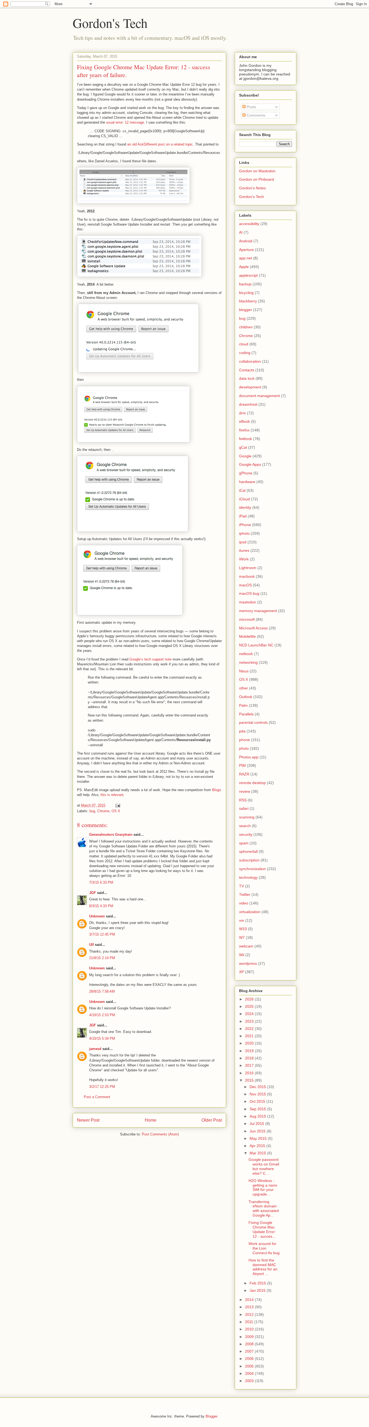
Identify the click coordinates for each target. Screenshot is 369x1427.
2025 (250, 1006)
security (245, 834)
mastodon (247, 602)
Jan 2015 (258, 1290)
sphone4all (248, 851)
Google (245, 456)
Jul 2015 (257, 1123)
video (243, 903)
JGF (92, 893)
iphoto (244, 533)
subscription (249, 860)
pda (242, 731)
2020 (250, 1043)
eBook (244, 421)
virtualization (249, 912)
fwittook (245, 439)
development (250, 387)
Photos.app (249, 757)
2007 (250, 1351)
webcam (246, 946)
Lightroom (247, 568)
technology (248, 877)
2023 (250, 1021)
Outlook (245, 697)
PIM (242, 765)
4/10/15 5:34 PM (102, 1038)
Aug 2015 (258, 1116)
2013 (250, 1307)
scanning (246, 817)
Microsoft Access (253, 628)
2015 (250, 1080)
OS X (116, 811)
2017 (250, 1065)
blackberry (248, 301)
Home (150, 1120)
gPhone (245, 473)
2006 (250, 1358)
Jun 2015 (258, 1131)
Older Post (212, 1120)
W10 (243, 929)
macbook (247, 576)
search (245, 826)
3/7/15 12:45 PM (102, 934)
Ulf (91, 945)
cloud (243, 344)
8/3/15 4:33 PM (101, 906)
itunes (244, 550)
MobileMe (247, 636)
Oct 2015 (258, 1101)
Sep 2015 (258, 1109)
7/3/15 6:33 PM (101, 882)
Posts (251, 107)
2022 (250, 1028)
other (243, 688)
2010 (250, 1329)
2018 (250, 1058)
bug (92, 811)
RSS (243, 800)
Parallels (246, 714)
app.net (245, 258)
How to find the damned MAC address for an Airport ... (263, 1267)
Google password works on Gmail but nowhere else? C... (264, 1166)
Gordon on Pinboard (256, 179)
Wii (241, 955)
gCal (243, 447)
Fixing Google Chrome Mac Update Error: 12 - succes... (262, 1229)
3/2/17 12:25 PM (102, 1087)
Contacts (246, 370)
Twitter (244, 894)
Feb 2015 (258, 1283)
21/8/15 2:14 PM (102, 958)
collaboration (250, 361)
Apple (244, 267)
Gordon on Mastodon (257, 171)
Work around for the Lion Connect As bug (264, 1248)
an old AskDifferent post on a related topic (160, 144)
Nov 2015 (258, 1094)
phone (244, 740)
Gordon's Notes (252, 188)
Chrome (103, 811)
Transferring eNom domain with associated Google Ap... (264, 1208)
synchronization (252, 869)
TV (241, 886)
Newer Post (88, 1120)
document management (259, 396)
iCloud (244, 499)
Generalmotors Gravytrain (110, 835)
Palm (243, 705)
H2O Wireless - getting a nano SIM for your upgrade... (263, 1187)
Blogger (211, 1416)
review (244, 791)
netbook (246, 654)
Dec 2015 (258, 1087)
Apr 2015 (258, 1146)
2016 (250, 1073)
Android (245, 241)
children (246, 327)
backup (245, 284)
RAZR (244, 774)
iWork (244, 559)
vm (241, 920)
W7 (242, 937)
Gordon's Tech (110, 22)
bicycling (246, 292)
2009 (250, 1336)
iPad (243, 516)
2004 (250, 1373)
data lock (246, 378)
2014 (250, 1299)
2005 (250, 1366)
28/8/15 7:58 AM (102, 991)
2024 (250, 1014)
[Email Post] (117, 805)
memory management (258, 611)
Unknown (97, 916)
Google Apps (250, 464)
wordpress (248, 963)
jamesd (95, 1049)
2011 (249, 1322)
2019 (250, 1051)
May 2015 (259, 1138)
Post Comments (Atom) (160, 1134)
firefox (244, 430)
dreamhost (248, 404)
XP (241, 972)
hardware (247, 482)
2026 (250, 999)
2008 (250, 1344)
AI (241, 232)
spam (244, 843)
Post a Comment (97, 1097)
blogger (245, 310)
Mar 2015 (258, 1153)
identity (245, 507)
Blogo (216, 790)
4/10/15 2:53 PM (102, 1015)
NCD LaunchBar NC (256, 645)
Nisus (244, 671)
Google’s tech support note (150, 659)
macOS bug (249, 593)
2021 (250, 1036)
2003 (250, 1381)
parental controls (253, 722)
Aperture (246, 249)
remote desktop (252, 783)
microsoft (247, 619)
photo (244, 748)
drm (242, 413)
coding (244, 353)
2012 (250, 1314)
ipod (242, 542)
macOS (245, 585)
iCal (242, 490)
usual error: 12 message (125, 122)
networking (248, 662)
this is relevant (111, 795)
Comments (255, 115)
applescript (248, 275)
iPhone (245, 525)
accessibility (249, 224)
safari (244, 808)
